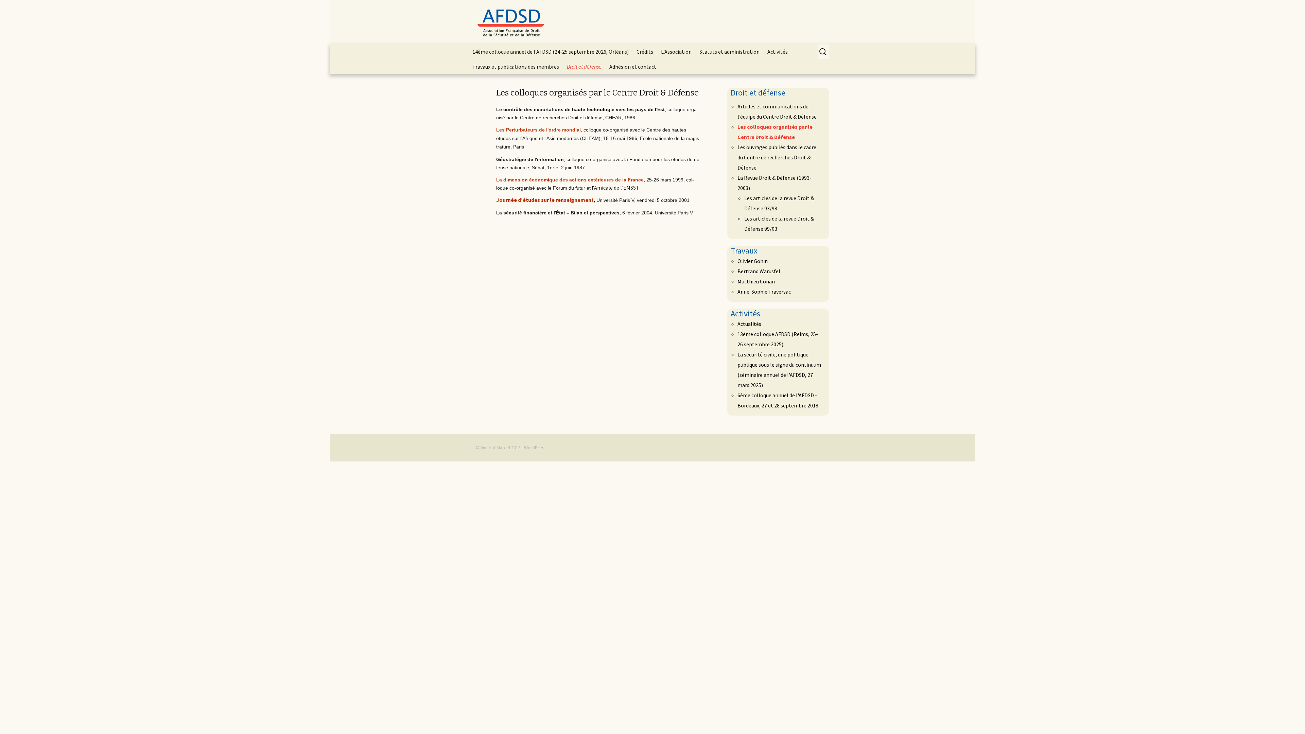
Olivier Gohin (752, 261)
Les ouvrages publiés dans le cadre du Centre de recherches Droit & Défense (776, 157)
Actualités (749, 323)
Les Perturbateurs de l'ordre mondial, (539, 130)
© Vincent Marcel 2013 (498, 447)
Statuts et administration (729, 51)
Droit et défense (584, 66)
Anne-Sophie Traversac (764, 291)
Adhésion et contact (632, 66)
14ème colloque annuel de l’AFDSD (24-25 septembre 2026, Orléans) (550, 51)
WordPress (535, 447)
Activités (777, 51)
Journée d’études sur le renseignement (545, 199)
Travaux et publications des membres (515, 66)
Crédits (645, 51)
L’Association (676, 51)
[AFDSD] (652, 22)
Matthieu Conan (756, 281)
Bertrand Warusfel (758, 271)
